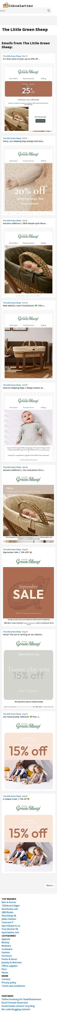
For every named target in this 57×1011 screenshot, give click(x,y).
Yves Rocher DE (10, 929)
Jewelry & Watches (12, 962)
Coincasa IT (8, 922)
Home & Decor (9, 959)
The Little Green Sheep (12, 56)
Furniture (7, 955)
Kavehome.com (10, 909)
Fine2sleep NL (9, 915)
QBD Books (7, 912)
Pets (4, 969)
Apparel (6, 939)
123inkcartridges (11, 905)
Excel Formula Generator (15, 1002)
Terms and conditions (13, 985)
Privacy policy (9, 982)
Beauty (5, 942)
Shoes (5, 972)
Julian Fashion (9, 919)
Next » (50, 885)
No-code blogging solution (16, 1009)
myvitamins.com (10, 932)
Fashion (6, 952)
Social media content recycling (18, 1006)
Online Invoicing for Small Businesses (21, 999)
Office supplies (10, 965)
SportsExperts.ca (11, 925)
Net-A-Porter (9, 902)
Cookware (7, 949)
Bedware (6, 945)
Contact (6, 979)
